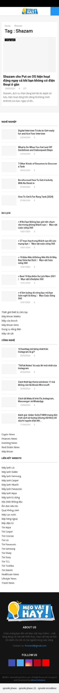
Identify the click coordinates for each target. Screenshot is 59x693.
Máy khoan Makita (11, 316)
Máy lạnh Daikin (10, 471)
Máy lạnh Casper (10, 480)
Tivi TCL (6, 561)
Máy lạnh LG (8, 467)
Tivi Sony (6, 557)
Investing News (9, 442)
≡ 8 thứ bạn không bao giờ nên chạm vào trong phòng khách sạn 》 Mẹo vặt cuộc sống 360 (37, 225)
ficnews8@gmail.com (35, 645)
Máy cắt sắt (8, 333)
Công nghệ (10, 40)
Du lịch (6, 212)
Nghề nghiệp (9, 121)
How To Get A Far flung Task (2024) (35, 196)
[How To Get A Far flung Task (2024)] (9, 200)
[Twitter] (20, 662)
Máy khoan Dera (10, 324)
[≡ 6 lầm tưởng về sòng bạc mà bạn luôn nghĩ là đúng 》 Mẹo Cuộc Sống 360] (9, 296)
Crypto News (8, 434)
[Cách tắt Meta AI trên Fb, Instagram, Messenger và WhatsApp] (9, 402)
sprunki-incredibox (47, 688)
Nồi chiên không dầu (12, 501)
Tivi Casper (7, 531)
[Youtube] (45, 662)
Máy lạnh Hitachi (10, 484)
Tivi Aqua (6, 527)
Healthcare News (10, 574)
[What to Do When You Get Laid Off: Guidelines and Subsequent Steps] (9, 151)
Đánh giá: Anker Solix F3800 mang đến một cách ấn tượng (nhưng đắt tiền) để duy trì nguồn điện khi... (37, 418)
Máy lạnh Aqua (9, 493)
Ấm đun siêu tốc (10, 505)
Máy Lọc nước (9, 514)
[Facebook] (11, 662)
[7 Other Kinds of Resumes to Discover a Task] (9, 167)
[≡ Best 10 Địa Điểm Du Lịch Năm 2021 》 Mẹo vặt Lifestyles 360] (9, 280)
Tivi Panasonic (9, 544)
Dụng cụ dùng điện (11, 329)
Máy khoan (7, 451)
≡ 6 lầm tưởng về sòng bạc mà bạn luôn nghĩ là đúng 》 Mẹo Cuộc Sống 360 (36, 295)
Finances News (9, 438)
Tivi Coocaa (8, 535)
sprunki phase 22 (27, 688)
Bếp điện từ (8, 523)
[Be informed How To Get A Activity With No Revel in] (9, 184)
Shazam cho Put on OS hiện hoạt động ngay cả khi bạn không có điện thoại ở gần (29, 80)
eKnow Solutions (38, 680)
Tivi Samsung (8, 548)
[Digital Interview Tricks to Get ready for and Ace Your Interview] (9, 134)
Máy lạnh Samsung (11, 476)
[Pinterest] (37, 662)
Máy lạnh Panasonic (12, 488)
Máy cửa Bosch (9, 320)
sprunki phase (10, 688)
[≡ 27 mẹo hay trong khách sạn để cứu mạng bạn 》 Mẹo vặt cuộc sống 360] (9, 244)
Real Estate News (11, 447)
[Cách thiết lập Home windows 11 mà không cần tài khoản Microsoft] (9, 385)
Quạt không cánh (10, 510)
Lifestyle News (9, 578)
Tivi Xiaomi (7, 570)
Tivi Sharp (6, 552)
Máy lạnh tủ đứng (11, 497)
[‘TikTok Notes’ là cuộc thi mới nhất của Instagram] (9, 369)
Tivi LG (5, 540)
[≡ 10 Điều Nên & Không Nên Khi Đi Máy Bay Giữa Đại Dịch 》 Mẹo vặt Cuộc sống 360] (9, 261)
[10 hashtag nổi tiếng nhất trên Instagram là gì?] (9, 353)
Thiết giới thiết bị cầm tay (15, 312)
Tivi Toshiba (8, 565)
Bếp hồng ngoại (10, 518)
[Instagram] (28, 662)
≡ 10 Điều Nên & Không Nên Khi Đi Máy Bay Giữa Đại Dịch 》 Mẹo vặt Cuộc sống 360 (37, 260)
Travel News (8, 582)
